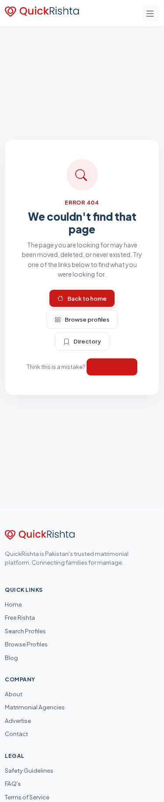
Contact (16, 733)
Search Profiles (25, 631)
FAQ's (13, 783)
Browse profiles (87, 319)
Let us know (112, 366)
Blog (11, 657)
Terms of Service (27, 797)
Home (13, 604)
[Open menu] (151, 13)
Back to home (87, 298)
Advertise (18, 720)
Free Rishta (20, 617)
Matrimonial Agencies (35, 707)
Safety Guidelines (29, 770)
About (13, 694)
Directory (87, 341)
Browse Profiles (26, 644)
